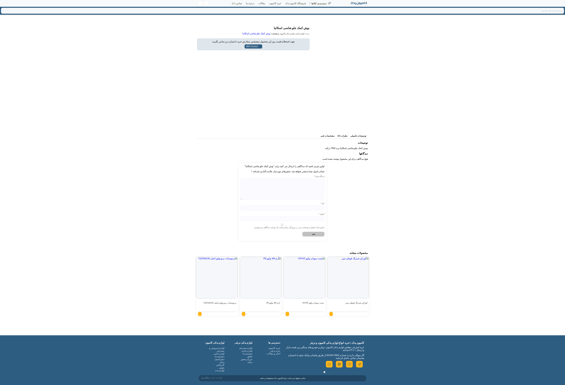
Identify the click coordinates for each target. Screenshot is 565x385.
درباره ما (250, 3)
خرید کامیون (275, 3)
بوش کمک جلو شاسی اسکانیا (256, 33)
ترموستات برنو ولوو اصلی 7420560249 (219, 303)
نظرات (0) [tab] (342, 136)
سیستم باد (247, 353)
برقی (249, 362)
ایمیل (321, 214)
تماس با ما (237, 3)
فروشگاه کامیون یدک (295, 3)
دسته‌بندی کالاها (319, 3)
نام (322, 203)
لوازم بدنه (220, 370)
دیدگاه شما (319, 176)
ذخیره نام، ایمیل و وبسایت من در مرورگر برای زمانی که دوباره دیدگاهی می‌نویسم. (289, 227)
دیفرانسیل (219, 359)
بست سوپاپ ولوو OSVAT (313, 303)
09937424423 (252, 46)
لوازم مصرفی (245, 348)
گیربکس (220, 365)
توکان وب (205, 378)
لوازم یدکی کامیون (287, 33)
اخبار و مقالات (273, 353)
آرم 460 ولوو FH (273, 303)
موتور (221, 367)
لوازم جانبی (299, 33)
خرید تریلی (275, 351)
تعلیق (249, 356)
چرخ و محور (246, 359)
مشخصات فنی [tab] (327, 136)
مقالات (261, 3)
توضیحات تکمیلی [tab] (358, 136)
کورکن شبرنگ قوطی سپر (356, 303)
